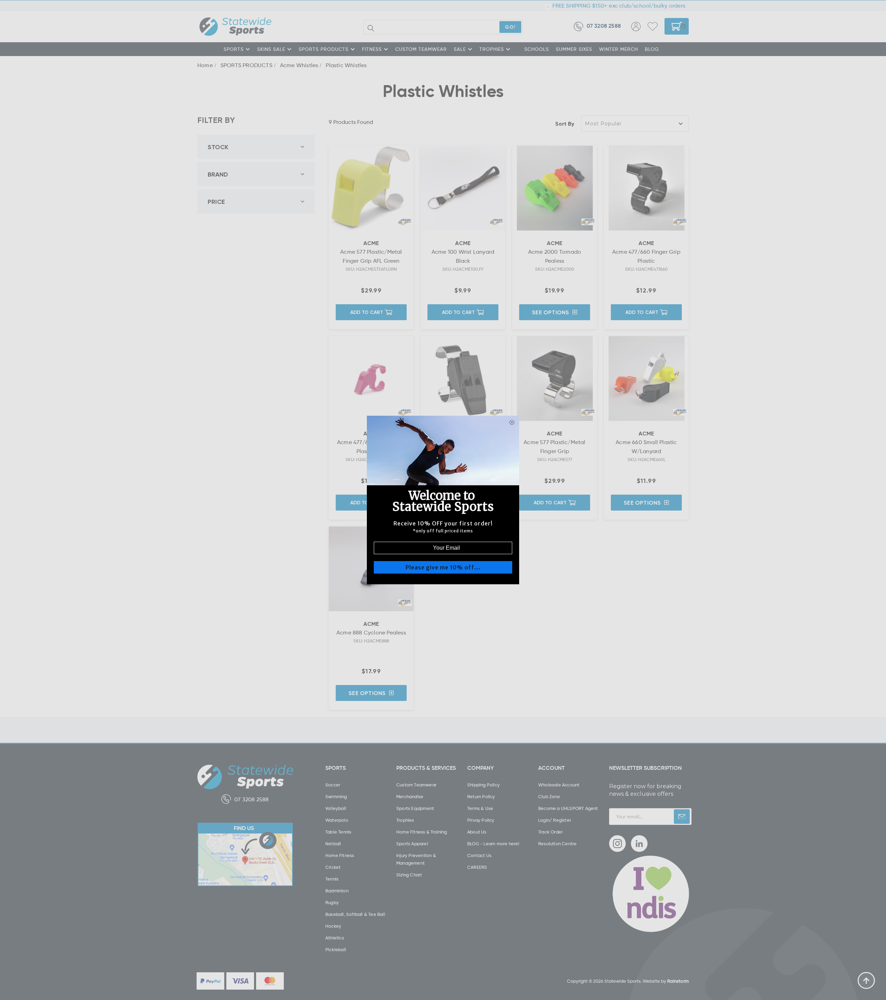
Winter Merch (618, 49)
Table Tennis (338, 832)
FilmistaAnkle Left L (59, 971)
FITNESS (372, 49)
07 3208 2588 (604, 26)
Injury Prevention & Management (416, 859)
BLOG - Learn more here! (493, 843)
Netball (333, 843)
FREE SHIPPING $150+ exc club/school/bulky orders (618, 5)
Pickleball (335, 949)
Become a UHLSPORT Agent (568, 808)
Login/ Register (554, 820)
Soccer (332, 784)
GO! (510, 27)
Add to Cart (366, 312)
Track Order (550, 832)
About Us (477, 832)
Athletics (334, 937)
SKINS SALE (271, 49)
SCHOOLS (536, 49)
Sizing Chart (409, 874)
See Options (550, 312)
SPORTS (234, 49)
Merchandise (409, 796)
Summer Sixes (574, 49)
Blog (652, 49)
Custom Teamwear (416, 784)
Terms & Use (480, 808)
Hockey (333, 926)
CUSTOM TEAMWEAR (421, 49)
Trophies (405, 820)
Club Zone (549, 796)
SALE (460, 49)
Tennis (331, 879)
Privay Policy (481, 820)
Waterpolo (336, 820)
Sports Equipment (415, 808)
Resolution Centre (557, 843)
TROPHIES (491, 49)
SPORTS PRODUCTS (324, 49)
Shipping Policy (483, 784)
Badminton (337, 890)
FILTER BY (216, 119)
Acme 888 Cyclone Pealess (371, 632)
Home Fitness (339, 855)
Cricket (333, 867)
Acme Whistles (299, 65)
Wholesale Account (558, 784)
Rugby (332, 902)
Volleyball (335, 808)
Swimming (336, 796)
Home (205, 65)
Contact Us (479, 855)
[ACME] (405, 222)
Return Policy (481, 796)
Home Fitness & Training (421, 832)
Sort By (564, 123)
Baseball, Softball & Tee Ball (355, 914)
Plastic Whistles (346, 65)
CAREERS (477, 867)
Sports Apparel (412, 843)
